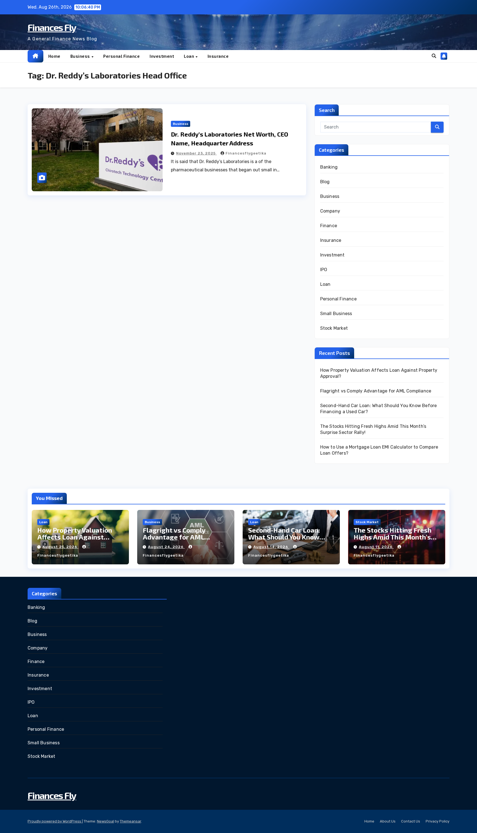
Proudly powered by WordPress (55, 821)
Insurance (218, 56)
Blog (325, 181)
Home (54, 56)
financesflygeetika (246, 153)
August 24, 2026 (166, 547)
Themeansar (130, 821)
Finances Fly (52, 27)
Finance (328, 225)
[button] (434, 56)
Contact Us (410, 821)
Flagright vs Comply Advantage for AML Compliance (375, 391)
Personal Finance (121, 56)
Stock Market (334, 328)
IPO (323, 269)
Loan (189, 56)
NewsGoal (105, 821)
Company (330, 211)
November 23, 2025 (196, 153)
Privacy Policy (437, 821)
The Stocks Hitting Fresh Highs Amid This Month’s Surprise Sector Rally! (392, 537)
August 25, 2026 (60, 547)
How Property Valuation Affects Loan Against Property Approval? (74, 537)
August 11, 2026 (376, 547)
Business (80, 56)
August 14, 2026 (271, 547)
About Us (388, 821)
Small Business (336, 313)
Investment (162, 56)
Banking (329, 167)
